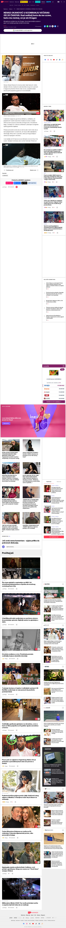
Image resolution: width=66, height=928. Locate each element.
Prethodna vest (9, 170)
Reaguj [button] (5, 186)
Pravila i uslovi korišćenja (29, 920)
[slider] (7, 113)
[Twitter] (51, 59)
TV (14, 9)
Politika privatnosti (51, 920)
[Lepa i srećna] (32, 918)
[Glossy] (27, 918)
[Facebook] (45, 59)
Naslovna (6, 9)
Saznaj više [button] (6, 423)
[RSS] (62, 59)
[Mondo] (5, 2)
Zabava (10, 9)
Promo (5, 25)
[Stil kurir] (23, 918)
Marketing (13, 920)
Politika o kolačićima (39, 920)
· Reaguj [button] (49, 156)
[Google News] (59, 59)
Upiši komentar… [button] (10, 546)
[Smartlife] (37, 918)
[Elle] (20, 918)
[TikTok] (56, 59)
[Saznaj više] (63, 584)
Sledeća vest (33, 170)
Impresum (18, 920)
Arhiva (45, 920)
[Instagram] (48, 59)
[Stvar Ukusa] (54, 918)
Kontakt (22, 920)
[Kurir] (10, 918)
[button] (38, 26)
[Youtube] (53, 59)
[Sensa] (42, 918)
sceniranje (5, 175)
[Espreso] (15, 918)
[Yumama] (48, 918)
